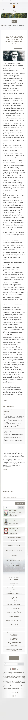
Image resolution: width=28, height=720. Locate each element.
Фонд (14, 672)
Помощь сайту (14, 658)
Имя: (4, 486)
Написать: (5, 469)
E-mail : (8, 491)
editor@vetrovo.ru (14, 692)
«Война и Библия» (18, 48)
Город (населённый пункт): (10, 497)
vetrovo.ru (9, 673)
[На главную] (14, 1)
